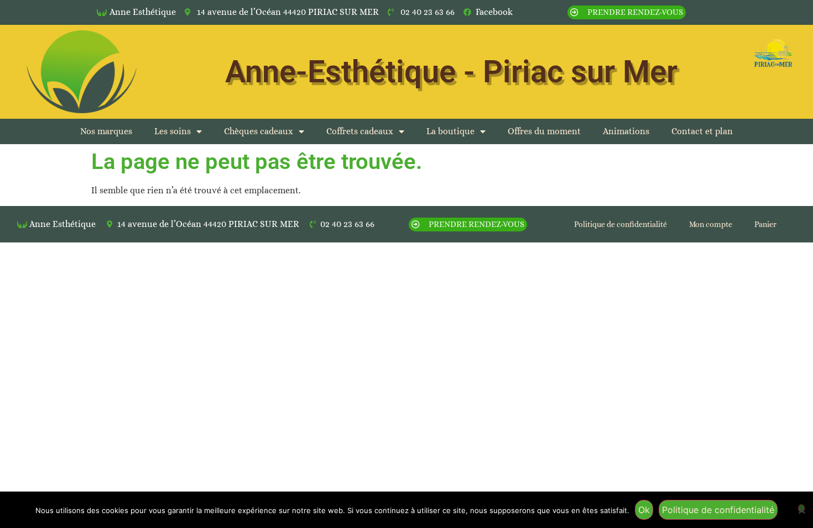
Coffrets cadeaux (359, 131)
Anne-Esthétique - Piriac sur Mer (451, 72)
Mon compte (710, 224)
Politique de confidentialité (620, 224)
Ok (644, 509)
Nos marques (106, 131)
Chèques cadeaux (258, 131)
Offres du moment (544, 131)
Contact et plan (702, 131)
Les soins (172, 131)
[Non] (801, 508)
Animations (626, 131)
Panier (765, 224)
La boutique (450, 131)
